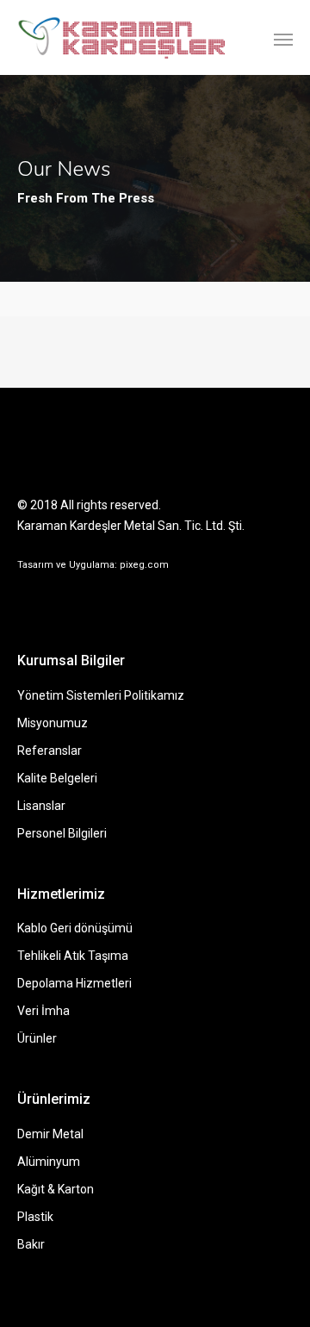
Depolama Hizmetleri (74, 983)
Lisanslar (41, 806)
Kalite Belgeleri (57, 778)
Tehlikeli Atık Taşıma (72, 956)
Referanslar (49, 750)
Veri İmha (43, 1011)
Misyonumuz (52, 723)
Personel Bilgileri (62, 833)
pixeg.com (144, 564)
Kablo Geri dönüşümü (75, 928)
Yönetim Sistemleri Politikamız (100, 695)
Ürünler (37, 1038)
